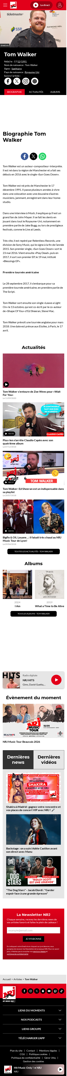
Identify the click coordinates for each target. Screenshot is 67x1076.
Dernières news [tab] (18, 759)
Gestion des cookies (33, 1061)
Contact (30, 1050)
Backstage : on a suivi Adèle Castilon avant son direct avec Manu (31, 850)
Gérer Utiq (50, 1057)
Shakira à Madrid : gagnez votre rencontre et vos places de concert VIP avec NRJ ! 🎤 (33, 808)
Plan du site (16, 1050)
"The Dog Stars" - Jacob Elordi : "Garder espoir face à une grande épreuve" (30, 891)
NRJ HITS (28, 680)
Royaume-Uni (32, 72)
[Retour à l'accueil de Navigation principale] (13, 5)
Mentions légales (48, 1050)
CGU (22, 1054)
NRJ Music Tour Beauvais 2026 (21, 741)
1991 (24, 61)
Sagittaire (17, 68)
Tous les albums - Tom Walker (34, 613)
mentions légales (39, 951)
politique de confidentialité (17, 954)
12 (19, 61)
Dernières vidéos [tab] (49, 759)
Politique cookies (38, 1054)
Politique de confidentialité (25, 1057)
